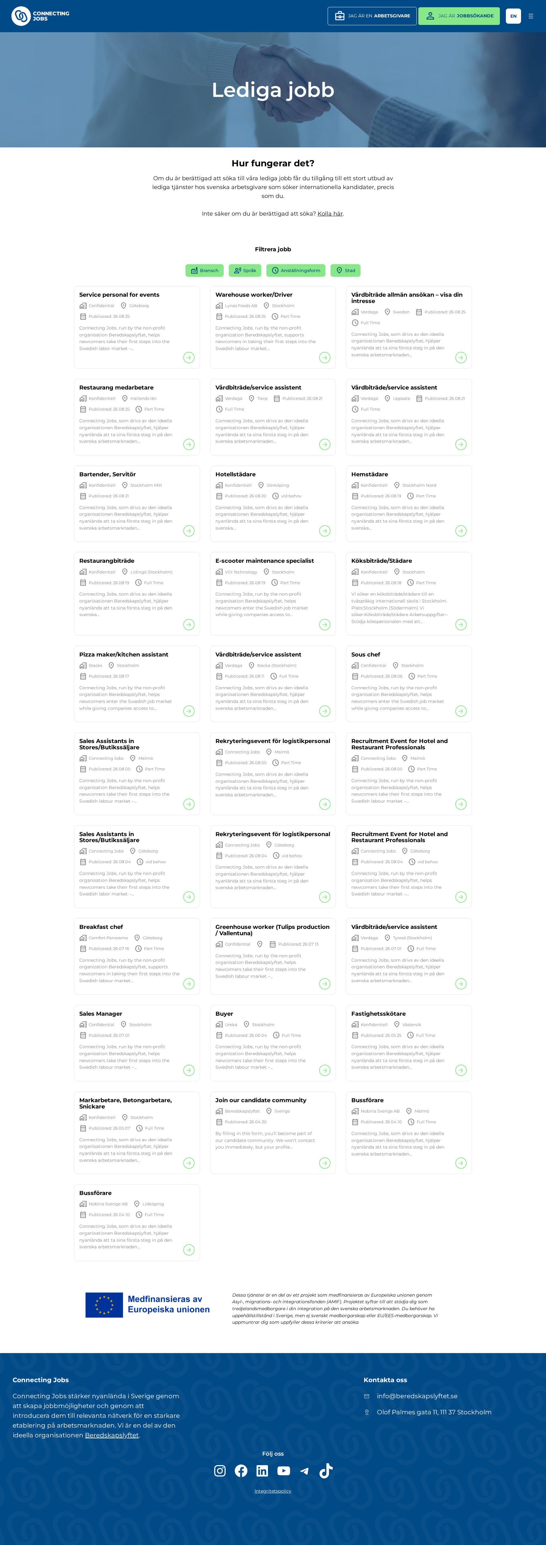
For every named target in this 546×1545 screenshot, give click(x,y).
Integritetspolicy (273, 1491)
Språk (245, 270)
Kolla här (330, 213)
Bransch (205, 270)
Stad (345, 270)
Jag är (459, 16)
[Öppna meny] (531, 16)
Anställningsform (295, 270)
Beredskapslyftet (112, 1435)
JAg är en (372, 16)
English (513, 16)
